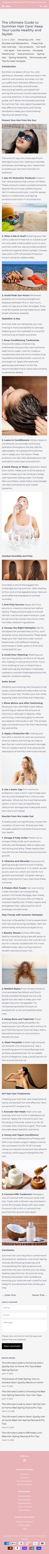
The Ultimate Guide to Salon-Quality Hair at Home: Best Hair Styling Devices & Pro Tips (23, 1420)
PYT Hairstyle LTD (27, 1536)
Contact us (24, 1478)
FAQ (25, 1529)
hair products (26, 47)
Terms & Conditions (24, 1522)
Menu (8, 6)
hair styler (9, 50)
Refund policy (24, 1500)
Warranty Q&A (24, 1496)
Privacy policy (24, 1525)
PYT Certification (24, 1481)
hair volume (23, 50)
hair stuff (40, 47)
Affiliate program (24, 1484)
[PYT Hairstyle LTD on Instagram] (24, 1461)
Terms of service (24, 1507)
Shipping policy (24, 1503)
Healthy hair (8, 54)
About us (25, 1474)
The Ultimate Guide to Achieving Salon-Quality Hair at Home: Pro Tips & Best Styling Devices (23, 1366)
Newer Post (38, 1295)
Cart (45, 6)
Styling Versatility (18, 57)
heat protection (26, 54)
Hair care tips (9, 47)
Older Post (10, 1295)
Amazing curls (25, 39)
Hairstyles (38, 50)
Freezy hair (37, 43)
